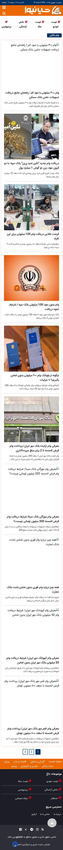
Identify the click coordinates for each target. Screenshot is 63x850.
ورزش (7, 762)
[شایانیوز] (43, 10)
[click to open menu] (4, 7)
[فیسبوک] (20, 830)
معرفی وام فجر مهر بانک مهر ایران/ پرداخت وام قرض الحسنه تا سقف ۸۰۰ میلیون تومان (33, 731)
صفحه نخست (55, 762)
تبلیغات (4, 2)
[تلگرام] (30, 830)
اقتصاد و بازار (20, 762)
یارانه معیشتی (21, 798)
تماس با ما (20, 2)
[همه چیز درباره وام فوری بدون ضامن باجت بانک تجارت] (31, 561)
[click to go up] (52, 823)
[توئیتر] (25, 830)
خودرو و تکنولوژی (30, 766)
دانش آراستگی (51, 790)
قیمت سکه (23, 781)
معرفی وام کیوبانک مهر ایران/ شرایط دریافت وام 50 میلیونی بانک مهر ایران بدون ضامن (32, 660)
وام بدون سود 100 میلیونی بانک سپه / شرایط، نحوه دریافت (34, 307)
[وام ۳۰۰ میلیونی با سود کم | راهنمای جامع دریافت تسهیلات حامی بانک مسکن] (31, 66)
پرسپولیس (23, 790)
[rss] (41, 830)
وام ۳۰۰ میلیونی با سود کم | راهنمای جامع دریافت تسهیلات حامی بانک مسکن (32, 95)
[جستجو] (4, 13)
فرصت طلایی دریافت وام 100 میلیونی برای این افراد (33, 236)
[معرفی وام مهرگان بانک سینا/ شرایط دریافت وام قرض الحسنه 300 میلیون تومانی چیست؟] (31, 490)
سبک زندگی (48, 766)
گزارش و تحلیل (37, 762)
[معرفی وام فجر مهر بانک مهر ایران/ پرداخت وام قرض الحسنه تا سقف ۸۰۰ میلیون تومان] (31, 702)
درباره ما (11, 2)
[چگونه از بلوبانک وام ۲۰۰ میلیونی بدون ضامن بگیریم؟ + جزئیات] (31, 349)
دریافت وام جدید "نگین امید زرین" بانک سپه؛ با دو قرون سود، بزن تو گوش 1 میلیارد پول (31, 165)
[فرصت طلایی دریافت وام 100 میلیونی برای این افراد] (31, 207)
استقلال (54, 798)
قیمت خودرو (52, 781)
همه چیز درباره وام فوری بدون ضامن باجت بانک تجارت (33, 589)
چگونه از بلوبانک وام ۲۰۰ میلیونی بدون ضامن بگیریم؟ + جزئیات (35, 377)
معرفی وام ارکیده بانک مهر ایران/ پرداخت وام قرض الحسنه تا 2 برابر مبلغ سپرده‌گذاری (34, 448)
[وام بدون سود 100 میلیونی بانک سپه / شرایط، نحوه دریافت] (31, 278)
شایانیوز (19, 837)
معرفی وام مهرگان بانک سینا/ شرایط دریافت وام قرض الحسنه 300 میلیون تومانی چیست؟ (33, 519)
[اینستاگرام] (36, 830)
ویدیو (14, 766)
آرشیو (34, 814)
